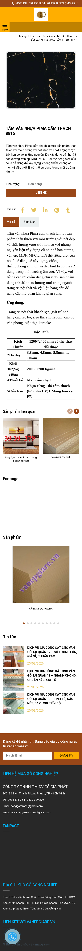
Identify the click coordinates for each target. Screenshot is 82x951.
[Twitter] (34, 209)
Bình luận (29, 222)
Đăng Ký (66, 755)
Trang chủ (26, 36)
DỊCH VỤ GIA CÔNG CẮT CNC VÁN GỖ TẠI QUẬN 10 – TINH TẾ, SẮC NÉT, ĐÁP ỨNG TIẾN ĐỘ (51, 699)
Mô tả (11, 222)
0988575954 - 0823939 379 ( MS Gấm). (54, 3)
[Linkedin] (45, 209)
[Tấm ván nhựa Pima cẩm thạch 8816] (41, 14)
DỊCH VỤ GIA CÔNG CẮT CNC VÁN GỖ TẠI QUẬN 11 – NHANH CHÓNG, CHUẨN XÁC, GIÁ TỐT (51, 675)
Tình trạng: (13, 184)
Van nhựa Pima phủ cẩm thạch (57, 36)
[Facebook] (22, 209)
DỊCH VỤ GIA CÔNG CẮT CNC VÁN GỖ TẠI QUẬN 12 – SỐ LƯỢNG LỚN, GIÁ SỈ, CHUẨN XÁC (52, 652)
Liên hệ (41, 192)
